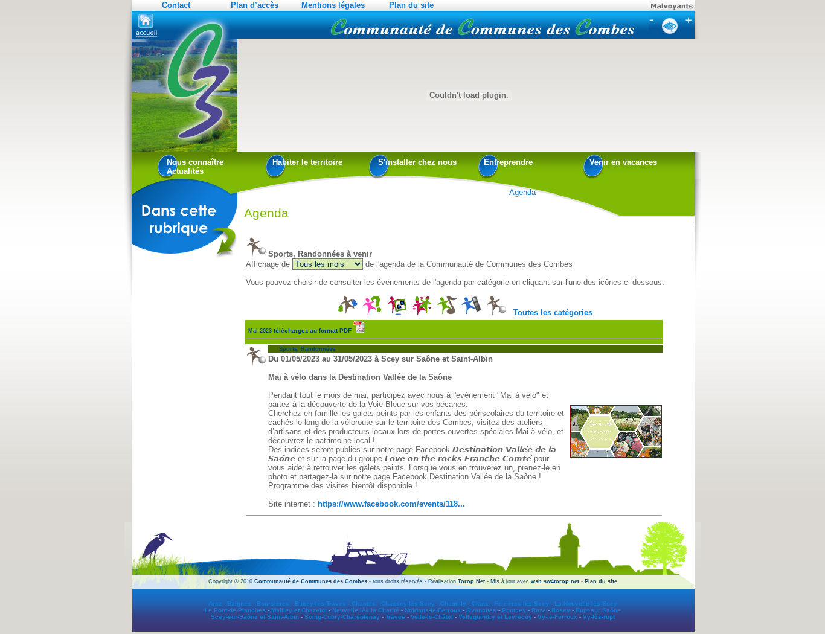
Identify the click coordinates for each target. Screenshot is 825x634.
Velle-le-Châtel (432, 616)
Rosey (560, 610)
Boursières (273, 603)
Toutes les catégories (552, 312)
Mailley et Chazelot (299, 610)
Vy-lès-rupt (599, 616)
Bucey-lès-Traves (320, 603)
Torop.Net (471, 581)
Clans (480, 603)
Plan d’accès (254, 5)
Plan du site (411, 5)
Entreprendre (508, 162)
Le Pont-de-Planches (235, 610)
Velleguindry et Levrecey (495, 616)
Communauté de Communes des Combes (310, 581)
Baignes (239, 603)
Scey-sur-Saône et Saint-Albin (255, 616)
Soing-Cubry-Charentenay (342, 616)
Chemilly (453, 603)
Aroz (215, 603)
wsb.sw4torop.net (555, 581)
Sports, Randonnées (301, 349)
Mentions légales (333, 5)
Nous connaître (195, 162)
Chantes (364, 603)
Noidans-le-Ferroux (433, 610)
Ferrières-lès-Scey (521, 603)
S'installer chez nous (417, 162)
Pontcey (514, 610)
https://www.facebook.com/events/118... (391, 503)
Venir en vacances (623, 162)
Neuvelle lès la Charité (365, 610)
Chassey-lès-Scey (408, 603)
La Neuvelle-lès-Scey (585, 603)
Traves (395, 616)
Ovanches (481, 610)
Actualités (185, 171)
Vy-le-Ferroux (557, 616)
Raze (538, 610)
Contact (176, 5)
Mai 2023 (300, 331)
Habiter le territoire (307, 162)
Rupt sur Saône (598, 610)
